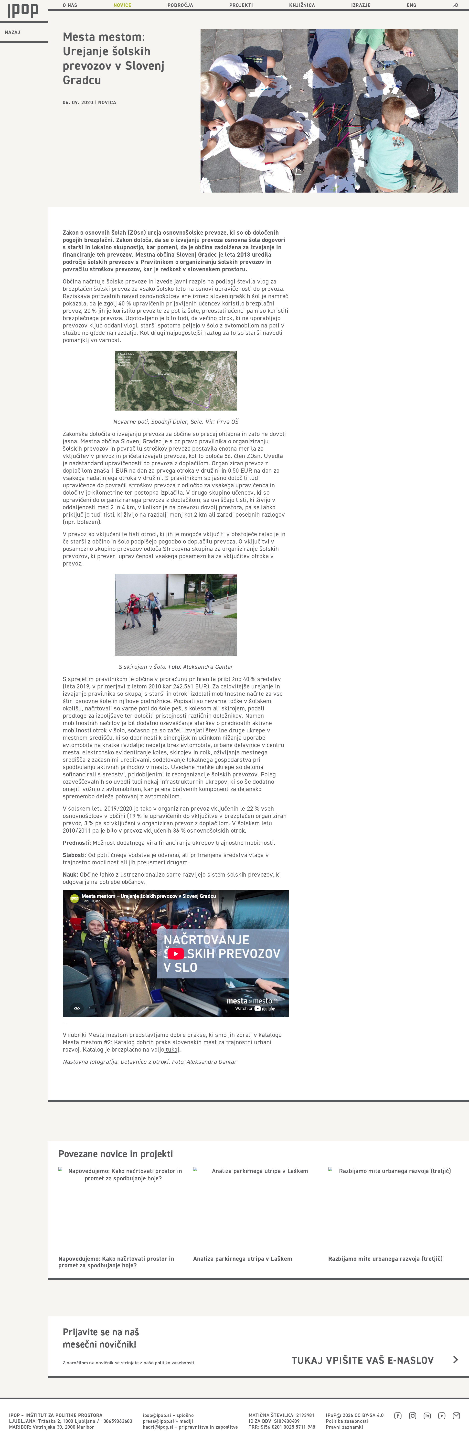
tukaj (172, 1049)
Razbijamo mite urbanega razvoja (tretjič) (385, 1258)
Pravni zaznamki (344, 1427)
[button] (455, 5)
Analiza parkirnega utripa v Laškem (242, 1258)
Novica (107, 102)
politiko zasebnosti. (175, 1362)
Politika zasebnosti (347, 1421)
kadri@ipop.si (158, 1427)
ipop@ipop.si (157, 1415)
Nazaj (13, 32)
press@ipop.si (158, 1421)
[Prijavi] (455, 1360)
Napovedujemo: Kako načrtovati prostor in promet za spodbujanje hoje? (116, 1262)
